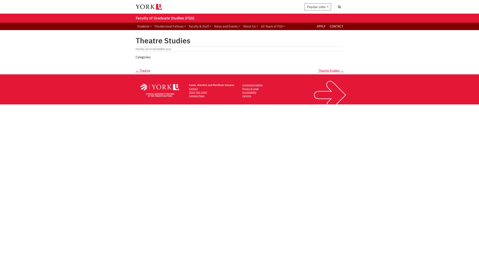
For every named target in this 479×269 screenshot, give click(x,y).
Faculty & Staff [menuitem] (199, 26)
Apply (321, 26)
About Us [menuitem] (249, 26)
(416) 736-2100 (198, 92)
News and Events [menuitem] (226, 26)
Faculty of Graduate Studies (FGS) (165, 18)
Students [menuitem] (143, 26)
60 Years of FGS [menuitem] (272, 26)
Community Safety (252, 85)
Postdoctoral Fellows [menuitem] (169, 26)
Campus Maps (197, 96)
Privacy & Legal (250, 88)
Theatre (143, 70)
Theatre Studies (330, 70)
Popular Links (316, 7)
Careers (246, 96)
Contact (336, 26)
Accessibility (249, 92)
